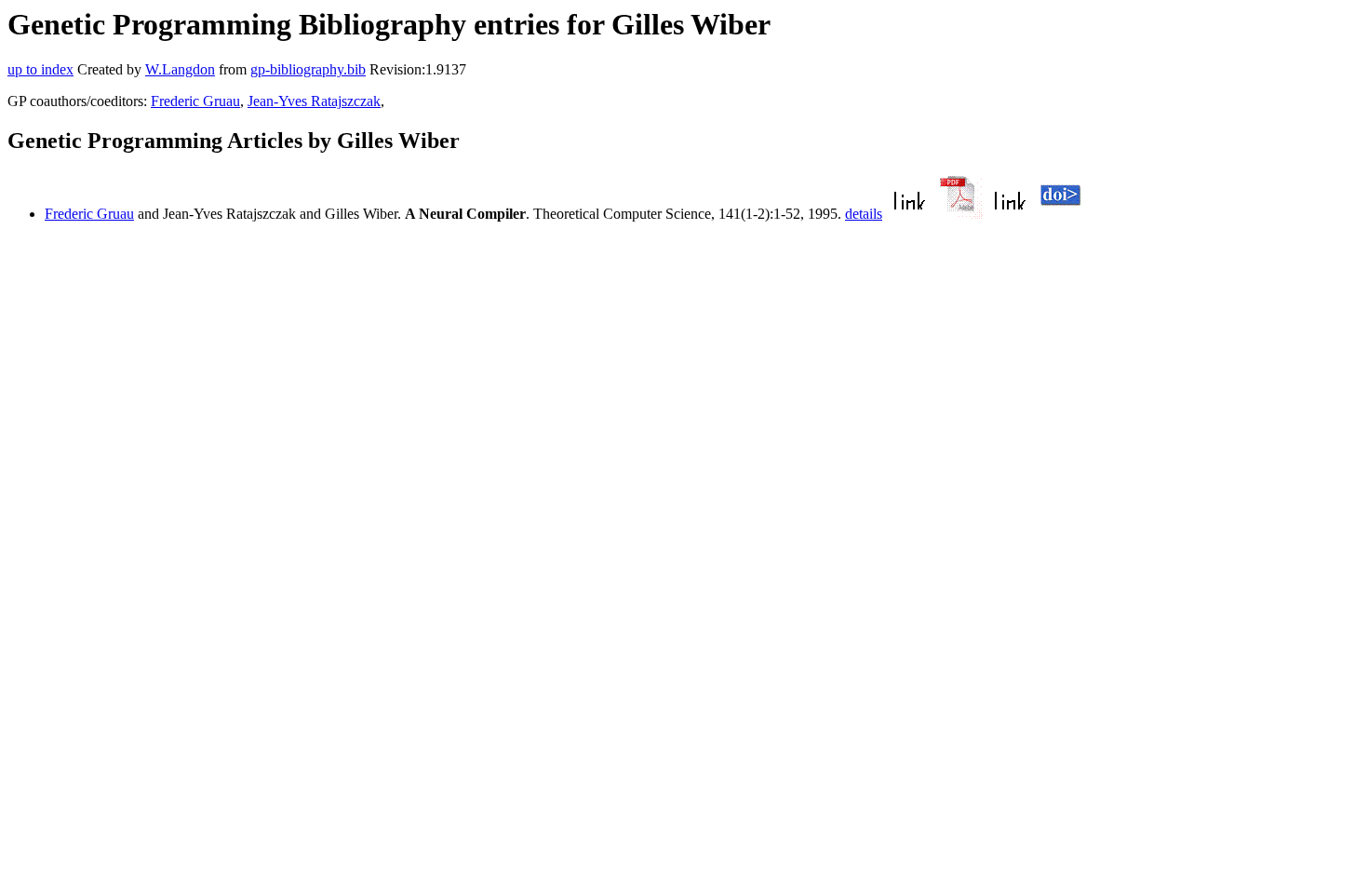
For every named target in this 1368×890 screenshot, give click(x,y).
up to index (40, 69)
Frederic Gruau (195, 101)
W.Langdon (180, 69)
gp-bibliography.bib (308, 69)
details (863, 214)
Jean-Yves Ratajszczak (314, 101)
